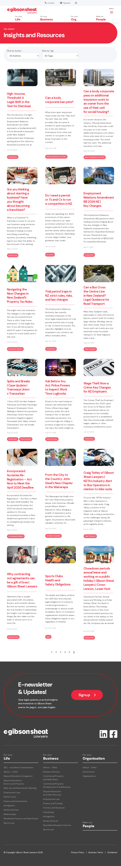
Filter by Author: (14, 50)
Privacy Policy (77, 852)
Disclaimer (112, 852)
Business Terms (96, 852)
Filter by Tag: (48, 50)
